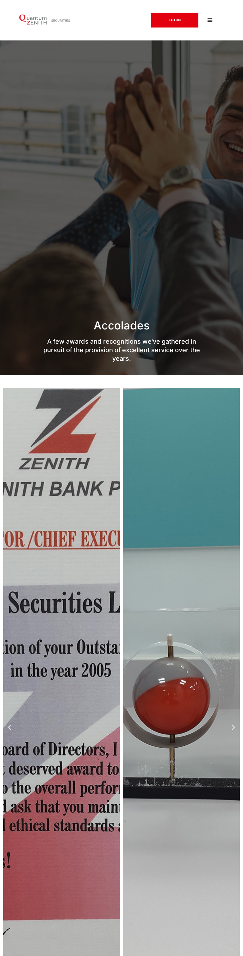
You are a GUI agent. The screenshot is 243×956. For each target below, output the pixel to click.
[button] (210, 20)
